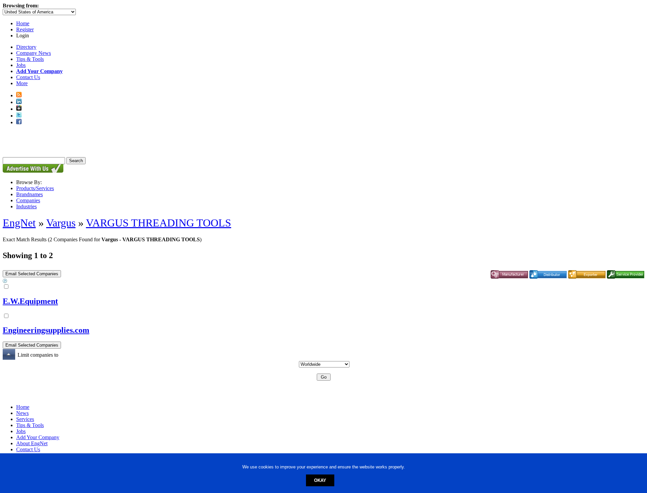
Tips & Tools (30, 59)
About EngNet (32, 443)
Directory (26, 47)
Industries (26, 206)
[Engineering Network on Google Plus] (19, 109)
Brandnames (29, 194)
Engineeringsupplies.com (46, 330)
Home (22, 23)
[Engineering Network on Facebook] (19, 122)
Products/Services (35, 188)
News (22, 413)
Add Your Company (37, 437)
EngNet (19, 223)
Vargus (60, 223)
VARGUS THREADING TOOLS (158, 223)
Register (25, 29)
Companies (28, 200)
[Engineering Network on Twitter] (19, 115)
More (22, 83)
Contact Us (28, 77)
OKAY (320, 480)
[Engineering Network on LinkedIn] (19, 102)
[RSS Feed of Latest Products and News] (19, 95)
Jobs (21, 65)
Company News (33, 53)
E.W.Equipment (30, 301)
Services (25, 419)
